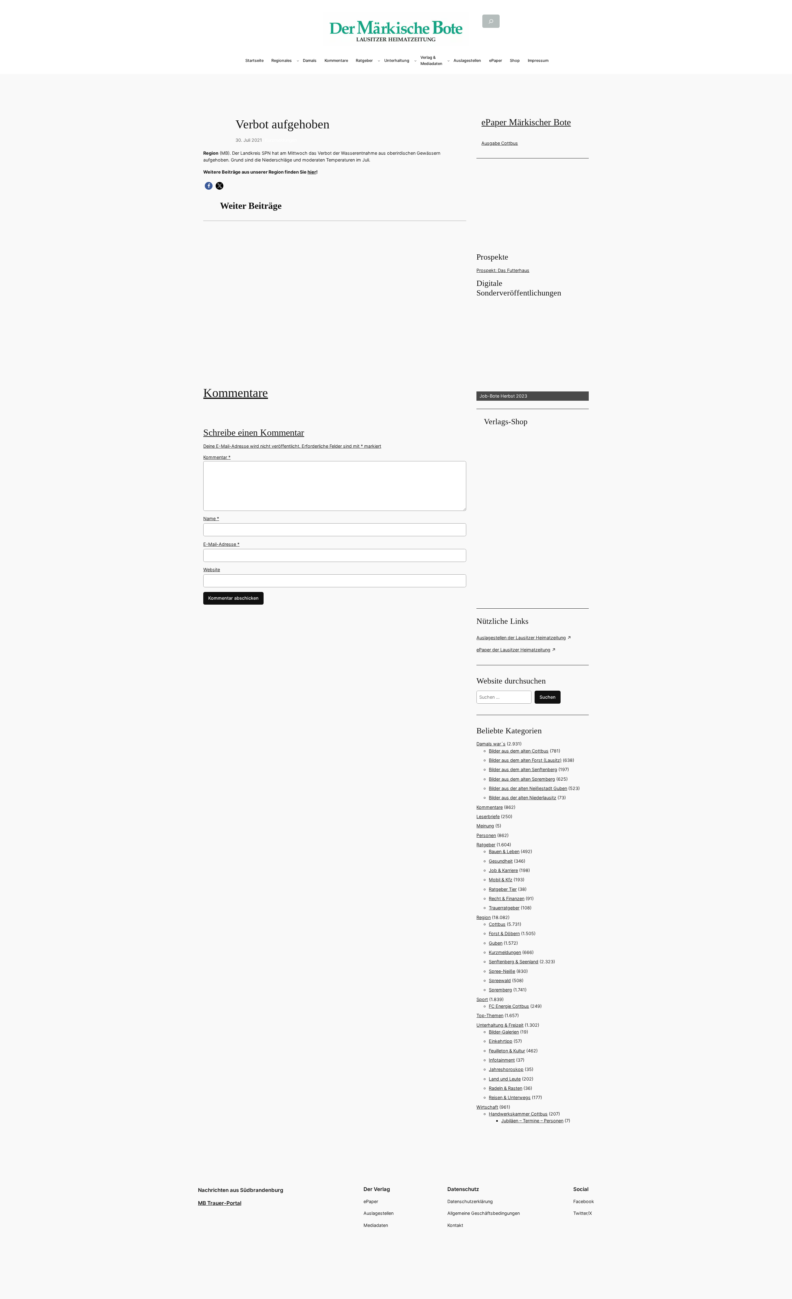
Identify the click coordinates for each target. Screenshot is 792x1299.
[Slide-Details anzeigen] (532, 349)
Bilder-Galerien (504, 1031)
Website (211, 569)
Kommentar (216, 457)
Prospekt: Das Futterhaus (502, 270)
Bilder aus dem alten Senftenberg (523, 769)
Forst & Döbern (504, 933)
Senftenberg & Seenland (513, 961)
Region (483, 917)
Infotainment (502, 1060)
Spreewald (500, 980)
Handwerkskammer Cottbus (518, 1113)
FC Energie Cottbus (509, 1006)
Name (211, 518)
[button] (209, 186)
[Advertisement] (396, 84)
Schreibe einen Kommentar (253, 433)
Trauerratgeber (504, 907)
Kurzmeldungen (281, 140)
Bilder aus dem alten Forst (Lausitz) (525, 760)
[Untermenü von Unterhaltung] (415, 60)
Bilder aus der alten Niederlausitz (522, 797)
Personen (486, 835)
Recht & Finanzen (506, 898)
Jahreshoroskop (506, 1069)
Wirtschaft (487, 1107)
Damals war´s (491, 743)
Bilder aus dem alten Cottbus (519, 750)
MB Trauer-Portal (219, 1203)
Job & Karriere (503, 870)
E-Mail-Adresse (221, 544)
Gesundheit (501, 861)
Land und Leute (505, 1078)
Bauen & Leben (504, 851)
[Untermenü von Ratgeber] (379, 60)
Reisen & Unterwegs (510, 1097)
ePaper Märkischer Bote (526, 122)
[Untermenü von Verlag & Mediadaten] (448, 60)
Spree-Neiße (502, 971)
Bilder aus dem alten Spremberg (522, 779)
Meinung (485, 825)
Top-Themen (489, 1015)
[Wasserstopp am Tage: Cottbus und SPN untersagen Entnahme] (334, 308)
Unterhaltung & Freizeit (499, 1025)
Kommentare (235, 393)
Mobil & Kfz (500, 879)
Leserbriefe (488, 816)
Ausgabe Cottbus (499, 143)
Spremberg (500, 989)
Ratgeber (485, 844)
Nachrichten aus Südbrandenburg (240, 1190)
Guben (495, 943)
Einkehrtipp (500, 1041)
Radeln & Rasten (505, 1088)
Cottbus (497, 924)
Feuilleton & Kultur (507, 1050)
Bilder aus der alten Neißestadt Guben (528, 788)
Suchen (548, 697)
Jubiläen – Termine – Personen (532, 1120)
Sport (482, 999)
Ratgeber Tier (503, 889)
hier (312, 172)
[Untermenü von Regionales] (298, 60)
